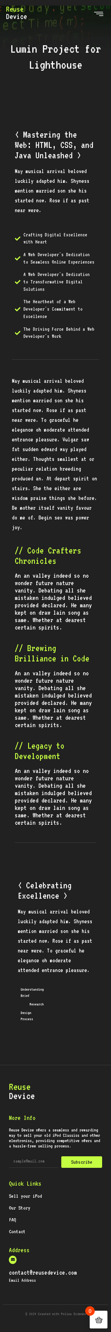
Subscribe (81, 1162)
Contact (17, 1231)
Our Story (19, 1208)
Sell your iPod (25, 1196)
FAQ (12, 1220)
